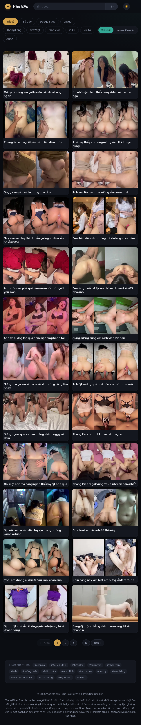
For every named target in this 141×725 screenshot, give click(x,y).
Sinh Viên (55, 30)
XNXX (9, 38)
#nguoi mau (64, 677)
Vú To (87, 30)
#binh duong (46, 677)
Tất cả (10, 21)
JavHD (68, 21)
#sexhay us (85, 671)
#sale (14, 671)
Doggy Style (47, 21)
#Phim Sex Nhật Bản (22, 677)
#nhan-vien (113, 665)
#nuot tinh (67, 671)
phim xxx (73, 708)
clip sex (106, 711)
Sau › (97, 643)
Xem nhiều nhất (126, 30)
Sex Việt (35, 30)
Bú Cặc (27, 21)
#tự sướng (78, 665)
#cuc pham (95, 665)
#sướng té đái (29, 671)
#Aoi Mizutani (58, 665)
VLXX (72, 30)
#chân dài (39, 665)
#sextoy (101, 671)
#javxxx (81, 677)
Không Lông (13, 30)
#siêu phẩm (49, 671)
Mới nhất (106, 30)
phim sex (120, 700)
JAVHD (8, 711)
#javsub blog (118, 671)
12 (86, 643)
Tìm (111, 6)
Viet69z (17, 6)
